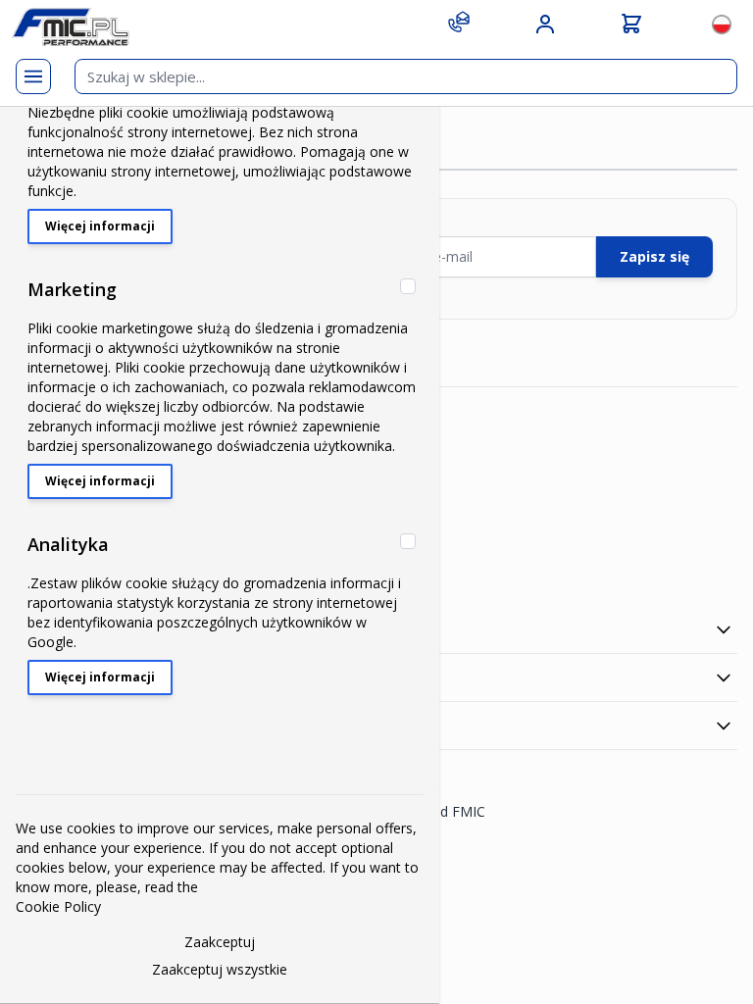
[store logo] (70, 27)
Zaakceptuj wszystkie (219, 969)
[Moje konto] (545, 24)
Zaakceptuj (219, 941)
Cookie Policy (58, 906)
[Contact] (459, 21)
